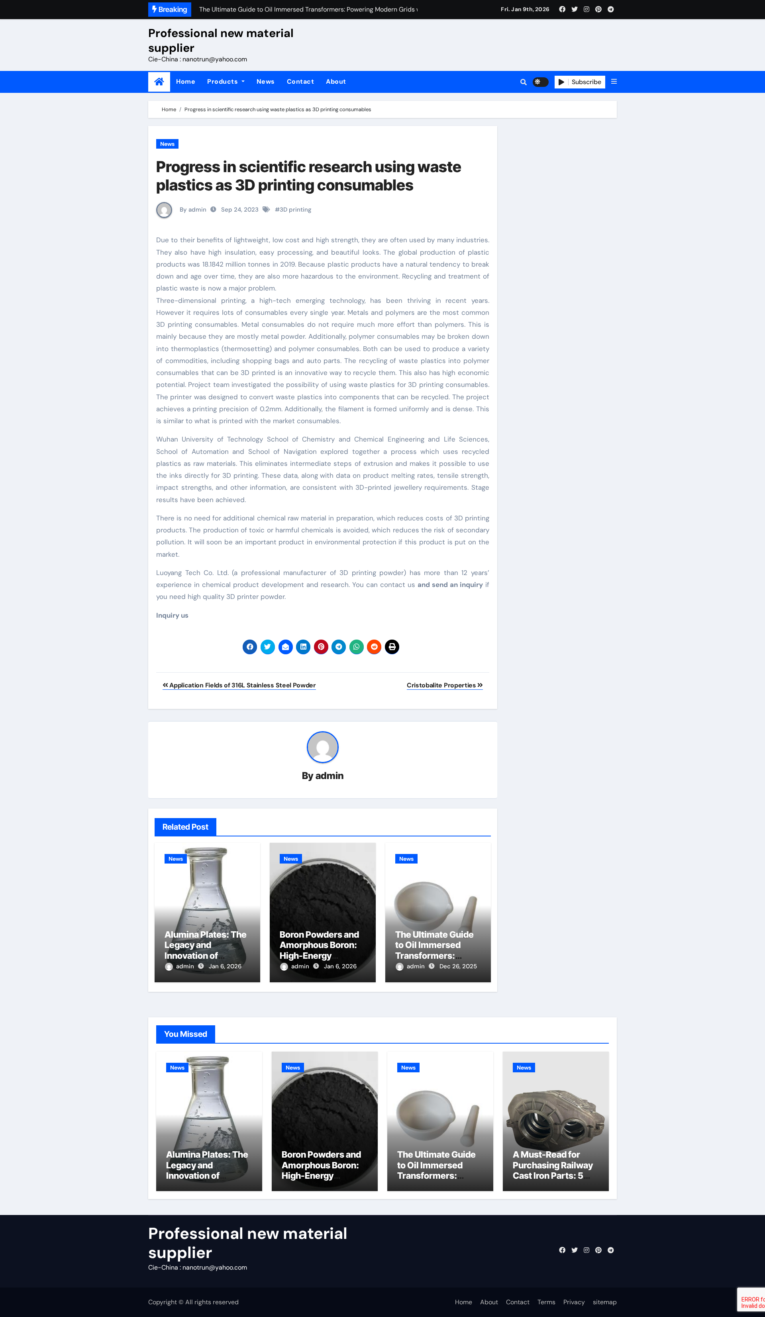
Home (185, 81)
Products (223, 81)
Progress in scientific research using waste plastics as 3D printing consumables (308, 175)
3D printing (296, 210)
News (266, 81)
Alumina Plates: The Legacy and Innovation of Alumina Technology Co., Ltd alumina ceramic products (208, 1180)
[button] (614, 81)
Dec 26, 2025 (458, 966)
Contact (300, 81)
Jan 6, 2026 (225, 966)
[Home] (159, 82)
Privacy (574, 1302)
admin (330, 775)
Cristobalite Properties (442, 685)
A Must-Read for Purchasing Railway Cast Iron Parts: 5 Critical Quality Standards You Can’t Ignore (554, 1180)
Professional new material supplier (221, 40)
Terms (546, 1302)
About (336, 81)
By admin (192, 210)
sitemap (605, 1302)
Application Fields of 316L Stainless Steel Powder (242, 685)
